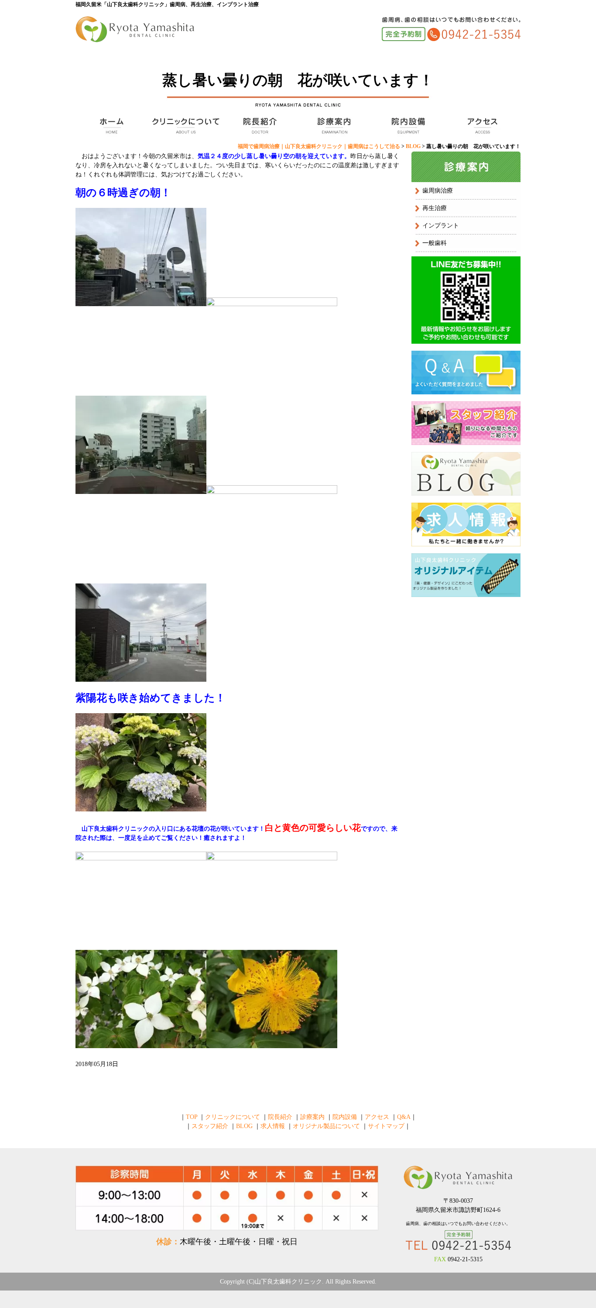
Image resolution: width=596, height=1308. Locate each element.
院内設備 (407, 125)
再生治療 (434, 208)
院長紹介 (259, 125)
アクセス (481, 125)
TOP (110, 125)
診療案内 (333, 125)
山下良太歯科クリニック (288, 1281)
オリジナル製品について (326, 1126)
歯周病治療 (437, 190)
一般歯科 (434, 243)
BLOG (244, 1126)
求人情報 (272, 1126)
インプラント (440, 225)
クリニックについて (184, 125)
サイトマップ (386, 1126)
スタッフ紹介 (210, 1126)
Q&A (404, 1117)
